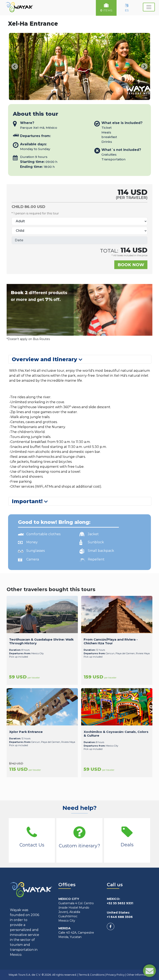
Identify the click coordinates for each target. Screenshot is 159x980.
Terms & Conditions (91, 974)
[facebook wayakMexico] (110, 926)
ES (127, 10)
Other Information (138, 974)
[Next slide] (144, 66)
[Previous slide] (14, 66)
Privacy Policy (115, 974)
